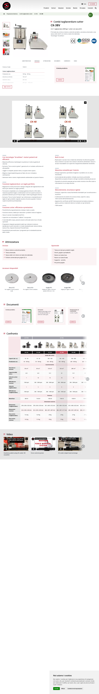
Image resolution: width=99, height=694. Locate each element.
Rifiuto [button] (63, 688)
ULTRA (62, 338)
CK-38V (62, 352)
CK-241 (26, 352)
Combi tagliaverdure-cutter (68, 21)
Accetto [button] (56, 688)
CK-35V (50, 352)
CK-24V (38, 352)
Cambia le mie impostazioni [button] (75, 688)
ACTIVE (26, 338)
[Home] (6, 6)
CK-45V (73, 352)
